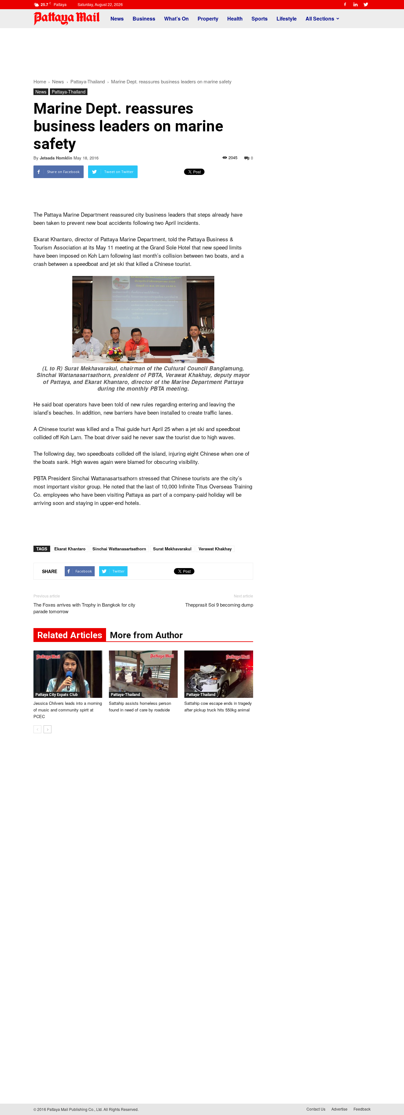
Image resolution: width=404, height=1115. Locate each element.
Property (208, 18)
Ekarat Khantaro (70, 549)
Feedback (362, 1109)
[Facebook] (345, 4)
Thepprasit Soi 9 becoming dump (219, 604)
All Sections (320, 18)
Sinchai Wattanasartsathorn (119, 549)
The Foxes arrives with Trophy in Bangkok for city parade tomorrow (84, 607)
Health (235, 18)
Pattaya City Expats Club (56, 694)
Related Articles (69, 635)
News (117, 18)
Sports (260, 18)
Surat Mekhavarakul (172, 549)
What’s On (176, 18)
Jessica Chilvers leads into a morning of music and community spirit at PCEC (67, 709)
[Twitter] (366, 4)
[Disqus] (143, 834)
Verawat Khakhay (215, 549)
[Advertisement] (202, 50)
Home (39, 81)
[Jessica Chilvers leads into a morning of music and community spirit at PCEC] (67, 674)
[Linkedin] (355, 4)
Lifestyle (286, 18)
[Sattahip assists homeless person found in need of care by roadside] (143, 674)
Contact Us (315, 1109)
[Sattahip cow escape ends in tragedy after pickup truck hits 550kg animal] (218, 674)
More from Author (146, 635)
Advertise (339, 1109)
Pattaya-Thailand (69, 91)
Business (144, 18)
